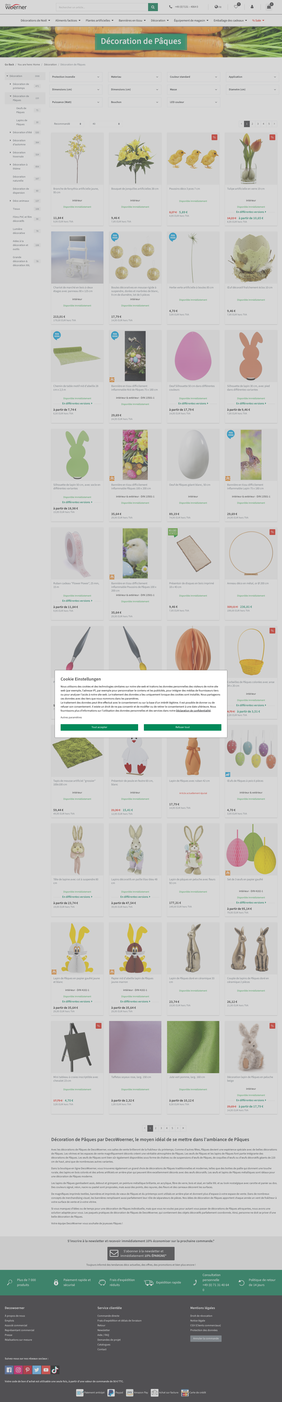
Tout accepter (99, 727)
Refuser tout (183, 727)
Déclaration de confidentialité (193, 711)
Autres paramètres (71, 717)
